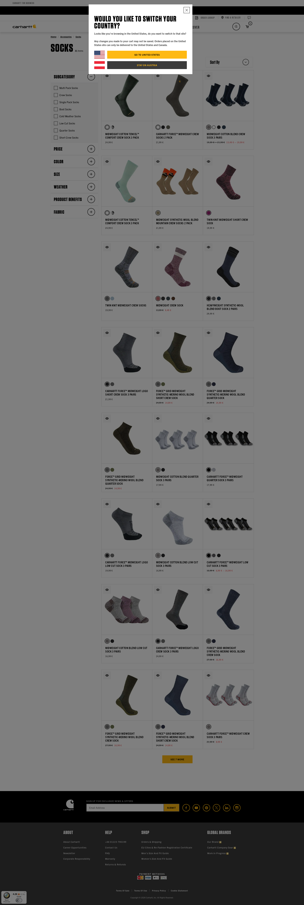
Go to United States (147, 54)
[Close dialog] (186, 10)
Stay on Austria (147, 65)
